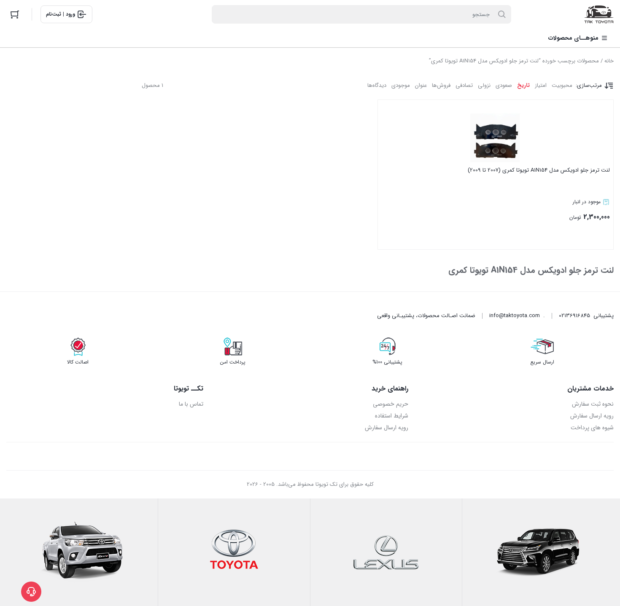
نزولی (484, 85)
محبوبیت (562, 85)
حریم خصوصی (390, 404)
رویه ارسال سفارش (592, 415)
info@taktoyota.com (514, 315)
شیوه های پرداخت (592, 427)
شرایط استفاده (391, 415)
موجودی (400, 85)
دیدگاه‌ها (376, 85)
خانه (609, 61)
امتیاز (541, 85)
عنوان (421, 85)
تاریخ (523, 85)
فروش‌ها (441, 85)
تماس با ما (191, 404)
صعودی (504, 85)
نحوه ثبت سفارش (593, 404)
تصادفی (464, 85)
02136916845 (574, 315)
